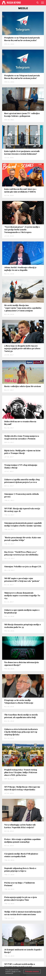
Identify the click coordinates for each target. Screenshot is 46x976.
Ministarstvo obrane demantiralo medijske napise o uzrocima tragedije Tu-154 (22, 595)
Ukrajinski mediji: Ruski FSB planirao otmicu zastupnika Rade (21, 855)
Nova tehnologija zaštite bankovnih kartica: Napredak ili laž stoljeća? (20, 826)
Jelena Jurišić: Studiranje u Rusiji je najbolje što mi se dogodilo (20, 269)
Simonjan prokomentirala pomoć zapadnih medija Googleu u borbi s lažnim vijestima (23, 524)
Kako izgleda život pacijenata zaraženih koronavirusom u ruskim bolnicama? (21, 152)
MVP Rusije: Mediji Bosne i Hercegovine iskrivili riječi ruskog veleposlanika (22, 788)
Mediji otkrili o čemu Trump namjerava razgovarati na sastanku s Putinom (21, 437)
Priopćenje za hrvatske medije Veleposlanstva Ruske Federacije (18, 701)
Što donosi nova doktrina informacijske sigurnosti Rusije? (21, 663)
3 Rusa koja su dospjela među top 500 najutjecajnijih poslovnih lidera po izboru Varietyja (22, 348)
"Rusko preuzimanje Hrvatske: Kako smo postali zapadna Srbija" (22, 539)
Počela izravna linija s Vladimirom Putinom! (19, 884)
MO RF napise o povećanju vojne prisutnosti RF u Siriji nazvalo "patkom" (22, 579)
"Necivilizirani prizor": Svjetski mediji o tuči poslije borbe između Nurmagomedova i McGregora (22, 229)
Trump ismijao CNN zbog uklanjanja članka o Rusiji (20, 466)
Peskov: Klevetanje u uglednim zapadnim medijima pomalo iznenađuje (22, 840)
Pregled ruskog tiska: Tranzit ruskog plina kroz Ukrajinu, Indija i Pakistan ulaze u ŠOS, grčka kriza (20, 772)
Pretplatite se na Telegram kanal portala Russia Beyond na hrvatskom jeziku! (22, 39)
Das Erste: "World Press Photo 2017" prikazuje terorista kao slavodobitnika (21, 553)
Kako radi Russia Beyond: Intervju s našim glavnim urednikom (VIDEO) (20, 190)
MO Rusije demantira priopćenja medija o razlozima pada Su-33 (22, 626)
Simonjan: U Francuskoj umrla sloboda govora (21, 495)
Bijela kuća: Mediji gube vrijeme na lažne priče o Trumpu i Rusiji (22, 452)
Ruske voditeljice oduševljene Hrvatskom (22, 386)
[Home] (3, 2)
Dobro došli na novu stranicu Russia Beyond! (20, 423)
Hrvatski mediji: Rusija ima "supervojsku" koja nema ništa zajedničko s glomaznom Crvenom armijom (22, 308)
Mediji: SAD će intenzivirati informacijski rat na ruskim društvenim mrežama (22, 913)
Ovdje (14, 971)
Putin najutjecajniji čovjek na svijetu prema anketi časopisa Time (20, 898)
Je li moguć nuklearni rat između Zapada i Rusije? (23, 951)
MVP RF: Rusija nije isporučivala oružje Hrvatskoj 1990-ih (22, 510)
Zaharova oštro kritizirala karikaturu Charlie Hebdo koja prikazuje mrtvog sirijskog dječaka (21, 732)
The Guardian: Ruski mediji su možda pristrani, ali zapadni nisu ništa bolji (21, 716)
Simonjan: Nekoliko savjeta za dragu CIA (22, 567)
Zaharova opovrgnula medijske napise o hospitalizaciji (21, 611)
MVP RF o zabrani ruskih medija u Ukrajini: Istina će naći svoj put (19, 965)
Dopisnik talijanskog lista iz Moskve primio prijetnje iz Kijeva (20, 869)
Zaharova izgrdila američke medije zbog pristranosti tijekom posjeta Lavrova (22, 481)
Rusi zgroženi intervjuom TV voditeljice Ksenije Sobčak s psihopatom (22, 114)
